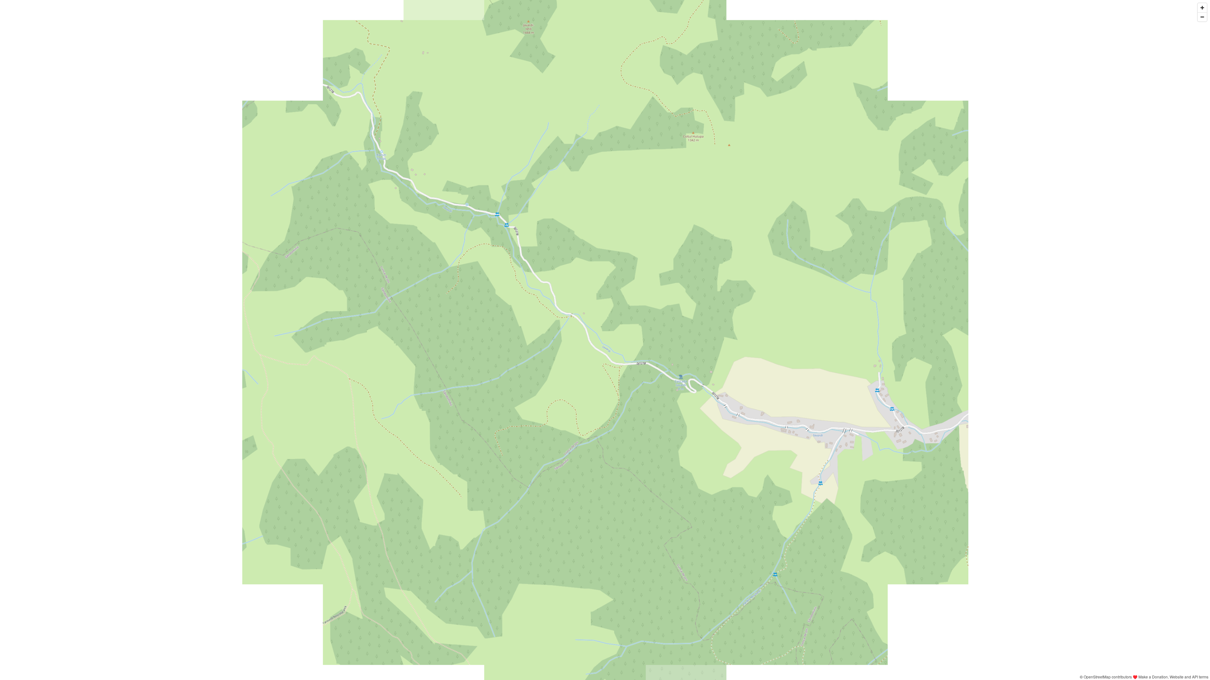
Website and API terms (1189, 676)
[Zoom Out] (1202, 16)
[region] (605, 340)
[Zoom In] (1202, 7)
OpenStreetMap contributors (1108, 676)
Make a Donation (1153, 676)
